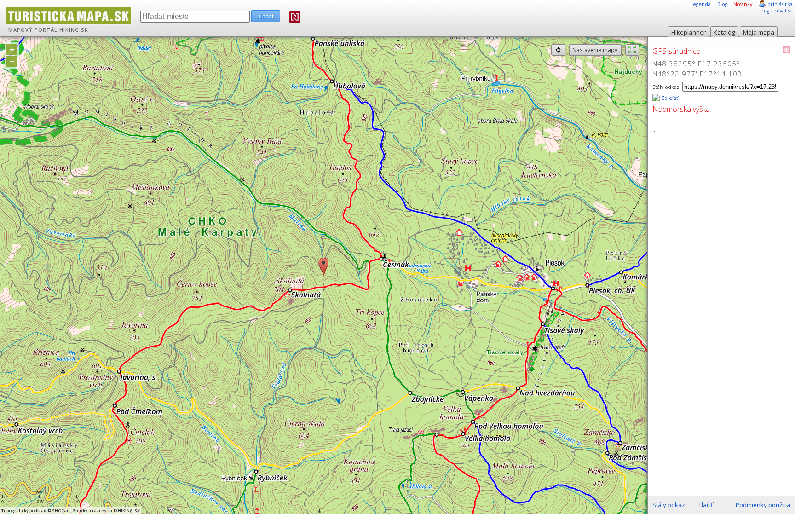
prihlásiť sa (780, 4)
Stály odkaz (668, 505)
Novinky (742, 4)
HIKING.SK (73, 30)
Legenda (700, 4)
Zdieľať (669, 98)
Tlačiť (705, 505)
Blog (722, 4)
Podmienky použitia (763, 505)
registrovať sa (777, 10)
